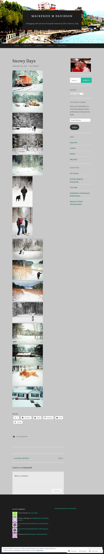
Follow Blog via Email (78, 102)
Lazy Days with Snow (20, 458)
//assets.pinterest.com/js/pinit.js (65, 508)
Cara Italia (73, 187)
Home (17, 45)
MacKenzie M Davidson (52, 16)
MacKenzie (34, 66)
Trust (61, 458)
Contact (39, 45)
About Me (27, 45)
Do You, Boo (74, 173)
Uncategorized (22, 436)
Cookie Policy (39, 550)
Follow (74, 127)
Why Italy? (62, 45)
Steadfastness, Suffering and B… (37, 534)
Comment (57, 491)
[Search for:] (81, 80)
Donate (50, 45)
